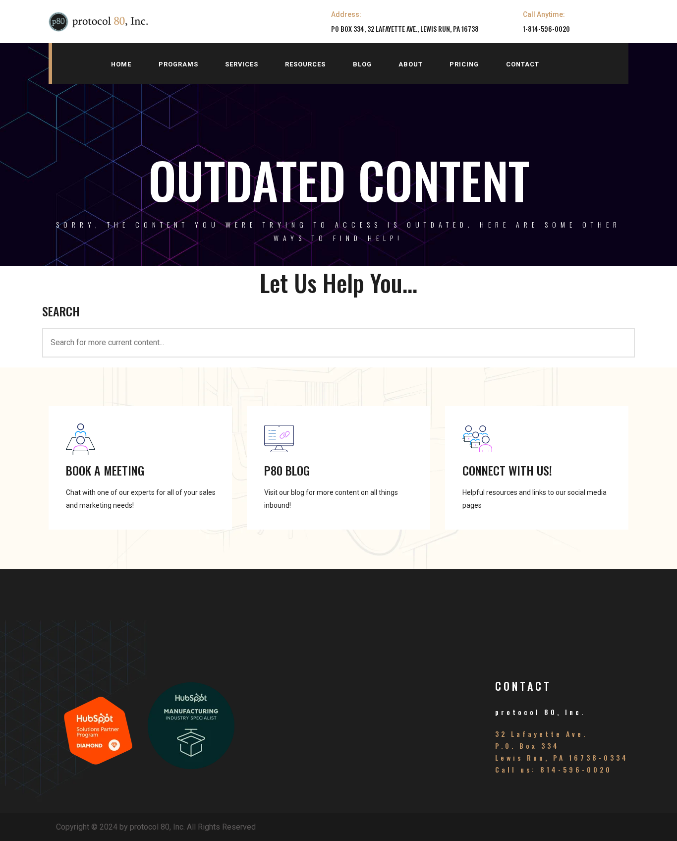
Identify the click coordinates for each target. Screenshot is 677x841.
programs (178, 64)
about (410, 64)
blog (362, 64)
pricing (464, 64)
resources (305, 64)
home (121, 64)
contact (522, 64)
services (241, 64)
